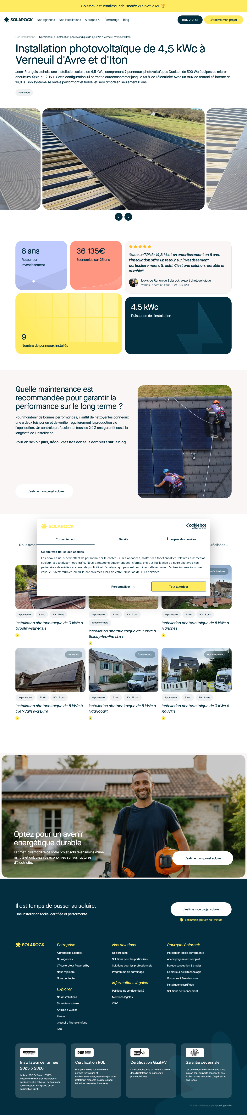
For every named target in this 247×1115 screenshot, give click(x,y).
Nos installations (25, 36)
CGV (115, 1003)
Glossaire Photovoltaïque (72, 1022)
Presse (61, 1016)
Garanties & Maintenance (182, 978)
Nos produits (120, 952)
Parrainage (112, 20)
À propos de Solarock (69, 952)
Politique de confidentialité (128, 990)
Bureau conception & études (184, 965)
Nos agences (65, 959)
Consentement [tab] (65, 539)
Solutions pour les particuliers (130, 959)
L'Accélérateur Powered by (73, 965)
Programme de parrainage (128, 971)
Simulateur (63, 1003)
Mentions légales (122, 997)
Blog (126, 20)
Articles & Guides (67, 1009)
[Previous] (119, 217)
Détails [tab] (123, 539)
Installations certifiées (180, 984)
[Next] (128, 217)
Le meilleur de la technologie (184, 971)
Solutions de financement (182, 991)
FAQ (59, 1028)
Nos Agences (46, 20)
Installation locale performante (185, 952)
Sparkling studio (223, 1105)
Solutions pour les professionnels (132, 965)
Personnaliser (120, 586)
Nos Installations (70, 20)
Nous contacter (66, 978)
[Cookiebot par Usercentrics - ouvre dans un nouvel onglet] (189, 526)
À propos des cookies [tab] (181, 539)
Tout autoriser (178, 586)
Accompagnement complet (183, 959)
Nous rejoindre (66, 971)
